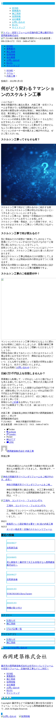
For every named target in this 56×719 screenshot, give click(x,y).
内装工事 (11, 76)
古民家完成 (12, 548)
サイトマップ (18, 27)
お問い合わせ (18, 22)
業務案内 (16, 10)
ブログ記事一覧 (14, 629)
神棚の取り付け (14, 608)
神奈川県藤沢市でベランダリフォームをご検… (29, 484)
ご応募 (15, 402)
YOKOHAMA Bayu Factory (19, 594)
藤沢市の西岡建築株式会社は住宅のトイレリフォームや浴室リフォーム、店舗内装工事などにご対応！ (27, 667)
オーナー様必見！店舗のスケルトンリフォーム (29, 529)
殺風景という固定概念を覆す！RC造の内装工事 (30, 524)
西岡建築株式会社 (16, 451)
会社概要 (16, 19)
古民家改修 (12, 579)
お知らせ (11, 620)
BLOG (15, 25)
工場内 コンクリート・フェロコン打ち (26, 505)
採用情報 (16, 16)
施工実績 (16, 13)
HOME (15, 8)
